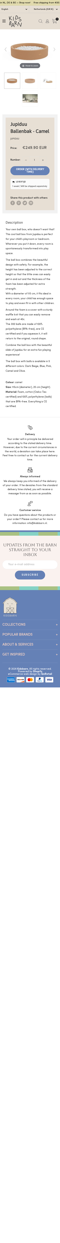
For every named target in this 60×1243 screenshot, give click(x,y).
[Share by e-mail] (31, 203)
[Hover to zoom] (30, 51)
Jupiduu (14, 139)
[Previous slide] (5, 49)
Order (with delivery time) (30, 170)
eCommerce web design (22, 674)
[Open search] (41, 21)
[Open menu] (4, 21)
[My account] (47, 21)
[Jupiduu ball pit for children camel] (12, 81)
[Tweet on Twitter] (25, 203)
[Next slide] (54, 49)
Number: (15, 160)
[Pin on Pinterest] (18, 203)
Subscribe (30, 575)
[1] (43, 160)
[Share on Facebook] (12, 203)
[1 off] (26, 160)
